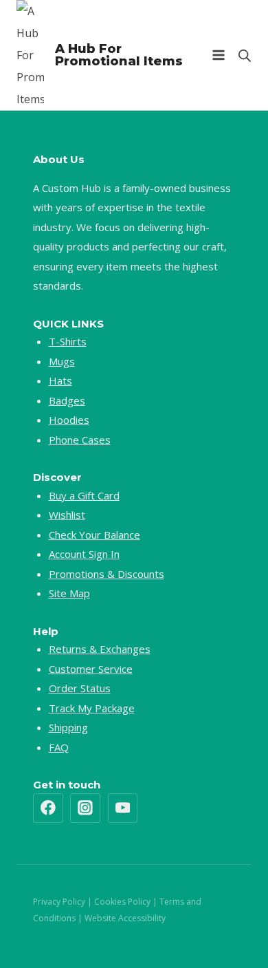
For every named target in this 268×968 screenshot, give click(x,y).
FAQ (59, 747)
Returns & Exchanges (99, 649)
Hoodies (69, 420)
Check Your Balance (94, 534)
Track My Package (92, 708)
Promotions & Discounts (106, 574)
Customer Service (91, 669)
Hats (60, 380)
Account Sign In (84, 554)
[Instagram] (85, 808)
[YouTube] (123, 808)
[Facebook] (48, 808)
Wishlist (67, 514)
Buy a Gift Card (84, 495)
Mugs (62, 361)
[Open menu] (218, 54)
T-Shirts (68, 341)
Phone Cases (80, 440)
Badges (67, 400)
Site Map (69, 593)
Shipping (68, 727)
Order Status (80, 688)
